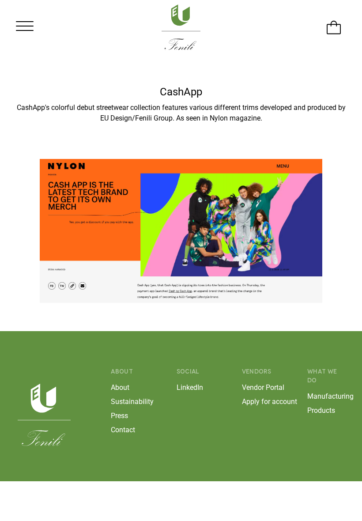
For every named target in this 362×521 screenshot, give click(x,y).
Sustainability (129, 401)
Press (119, 416)
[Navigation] (24, 28)
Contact (123, 430)
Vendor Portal (260, 387)
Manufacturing (325, 396)
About (120, 387)
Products (321, 410)
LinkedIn (190, 387)
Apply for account (260, 401)
